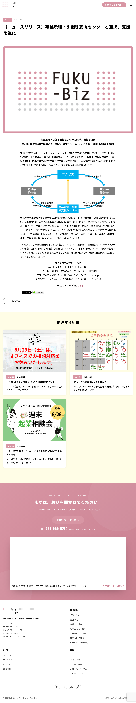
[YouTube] (71, 686)
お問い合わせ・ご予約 (114, 5)
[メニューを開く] (131, 5)
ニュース (73, 655)
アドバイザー (8, 660)
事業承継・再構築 (77, 638)
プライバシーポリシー (78, 673)
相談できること (76, 615)
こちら (80, 285)
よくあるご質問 (76, 664)
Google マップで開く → (113, 585)
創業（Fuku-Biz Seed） (79, 642)
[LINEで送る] (38, 292)
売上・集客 (74, 619)
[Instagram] (57, 686)
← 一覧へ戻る (14, 301)
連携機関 (7, 669)
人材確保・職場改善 (78, 633)
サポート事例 (75, 660)
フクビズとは (8, 655)
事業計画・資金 (76, 624)
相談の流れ (7, 664)
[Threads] (78, 686)
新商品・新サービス (78, 628)
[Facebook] (64, 686)
